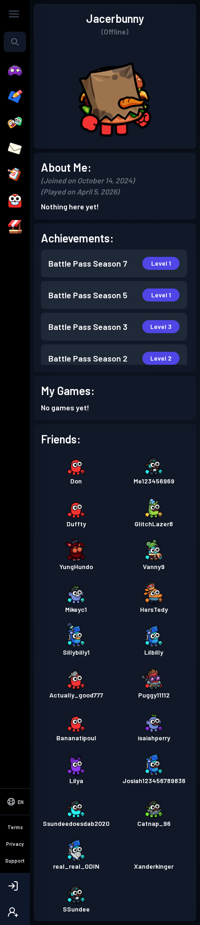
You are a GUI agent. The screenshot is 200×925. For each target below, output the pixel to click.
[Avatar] (15, 201)
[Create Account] (15, 912)
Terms (15, 827)
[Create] (15, 97)
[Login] (15, 886)
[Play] (15, 71)
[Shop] (15, 227)
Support (15, 861)
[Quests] (15, 175)
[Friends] (15, 123)
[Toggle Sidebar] (13, 13)
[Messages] (15, 149)
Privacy (15, 844)
